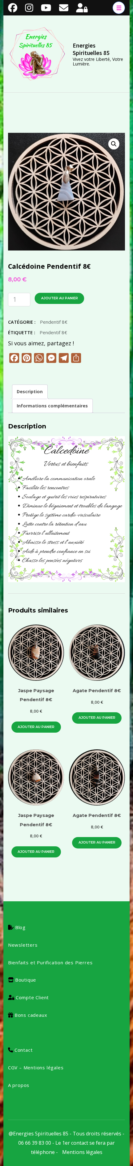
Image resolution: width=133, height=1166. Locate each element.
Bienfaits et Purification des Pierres (50, 962)
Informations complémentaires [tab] (52, 406)
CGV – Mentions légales (36, 1067)
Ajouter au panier (59, 298)
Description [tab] (30, 391)
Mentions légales (82, 1152)
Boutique (25, 980)
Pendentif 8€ (53, 322)
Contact (24, 1050)
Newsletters (23, 945)
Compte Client (32, 997)
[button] (113, 143)
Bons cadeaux (31, 1015)
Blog (20, 927)
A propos (18, 1085)
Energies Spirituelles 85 (91, 49)
